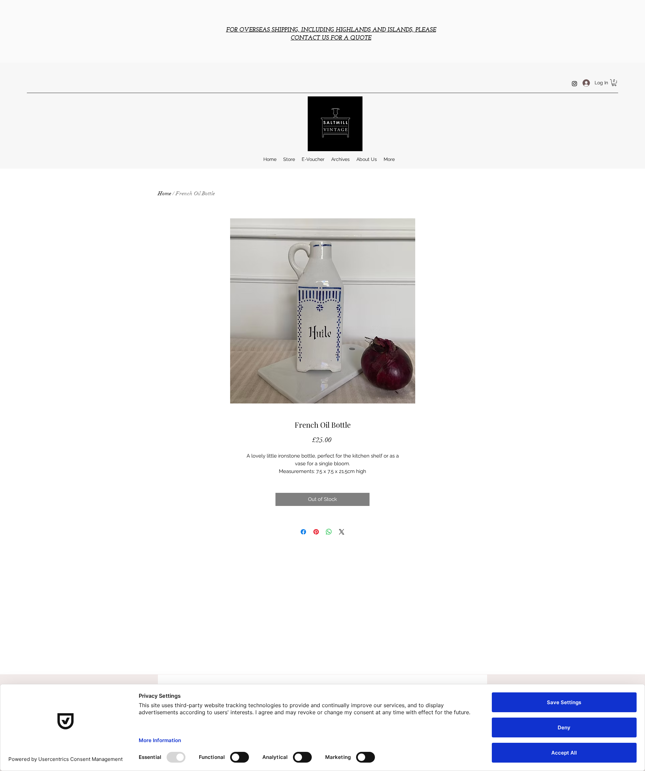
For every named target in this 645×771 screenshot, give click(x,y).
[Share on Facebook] (303, 532)
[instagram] (574, 83)
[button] (614, 82)
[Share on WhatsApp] (329, 532)
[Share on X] (342, 532)
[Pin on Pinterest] (316, 532)
